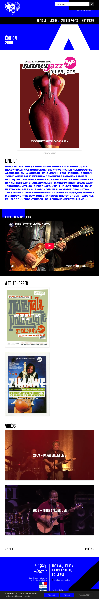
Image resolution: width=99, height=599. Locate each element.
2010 (88, 549)
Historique (88, 20)
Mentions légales (57, 590)
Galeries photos (70, 20)
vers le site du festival (85, 10)
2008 (11, 549)
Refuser (67, 595)
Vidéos (53, 20)
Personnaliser (84, 595)
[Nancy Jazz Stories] (12, 8)
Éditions (41, 20)
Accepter (51, 595)
